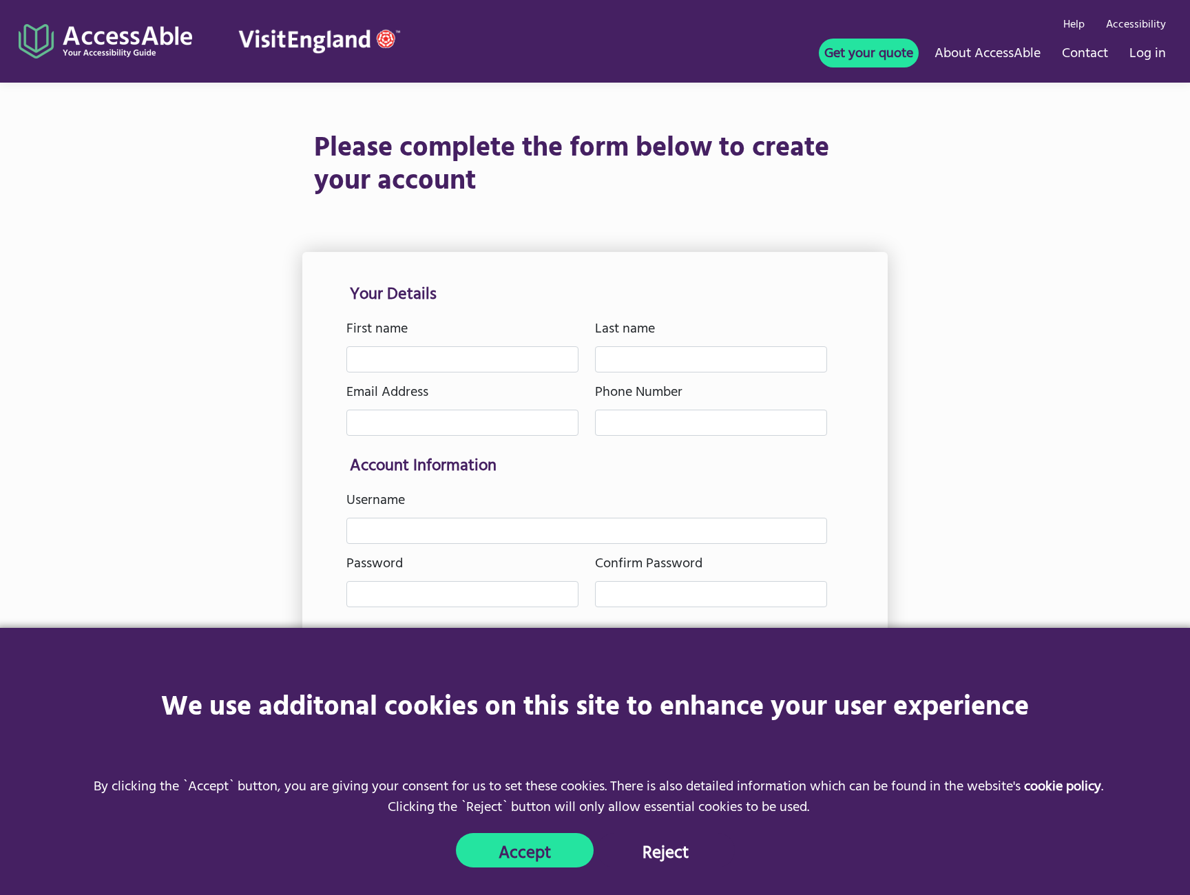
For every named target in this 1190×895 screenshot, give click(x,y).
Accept (525, 853)
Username (375, 502)
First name (377, 330)
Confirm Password (648, 565)
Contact (1085, 54)
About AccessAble (988, 54)
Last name (625, 330)
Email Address (387, 393)
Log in (1147, 54)
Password (374, 565)
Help (1074, 25)
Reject (666, 853)
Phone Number (638, 393)
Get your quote (868, 54)
